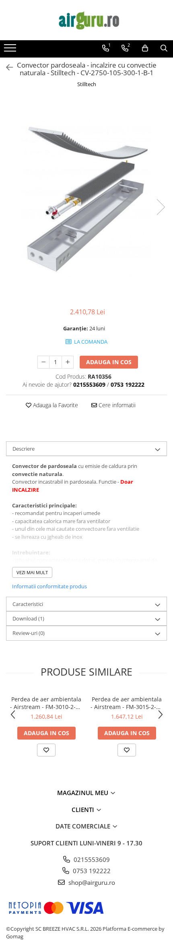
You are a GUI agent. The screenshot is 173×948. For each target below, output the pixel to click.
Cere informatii (116, 405)
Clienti (84, 810)
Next (160, 207)
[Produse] (11, 50)
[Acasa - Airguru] (86, 20)
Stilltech (86, 84)
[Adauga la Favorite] (46, 750)
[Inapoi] (6, 67)
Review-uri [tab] (28, 633)
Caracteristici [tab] (27, 604)
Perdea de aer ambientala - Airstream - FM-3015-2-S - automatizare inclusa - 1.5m (127, 703)
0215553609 (91, 859)
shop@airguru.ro (91, 882)
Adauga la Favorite (54, 405)
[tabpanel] (86, 198)
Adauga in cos (109, 362)
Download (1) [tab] (28, 618)
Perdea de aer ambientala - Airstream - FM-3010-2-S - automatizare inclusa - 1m (46, 703)
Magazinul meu (83, 793)
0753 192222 (91, 871)
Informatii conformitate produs (49, 586)
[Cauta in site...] (164, 48)
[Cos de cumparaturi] (145, 48)
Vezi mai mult (32, 572)
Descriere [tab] (23, 448)
